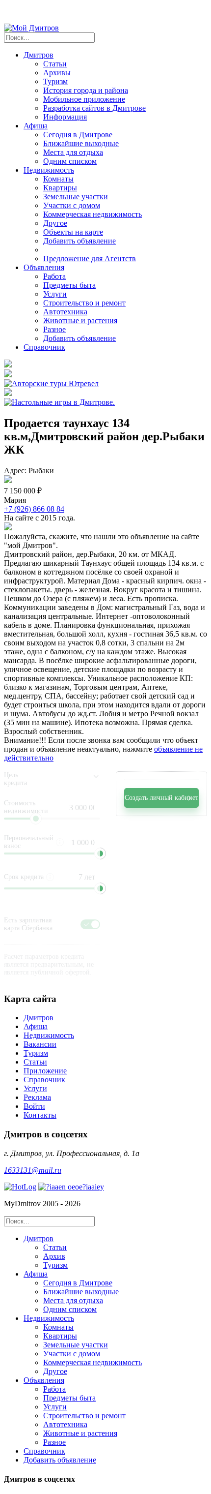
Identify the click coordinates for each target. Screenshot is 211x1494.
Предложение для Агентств (89, 258)
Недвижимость (49, 1035)
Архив (54, 1256)
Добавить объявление (79, 241)
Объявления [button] (44, 267)
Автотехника (65, 311)
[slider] (100, 853)
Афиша (36, 1026)
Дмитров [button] (38, 55)
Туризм (55, 81)
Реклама (37, 1097)
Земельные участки (75, 196)
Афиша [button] (36, 126)
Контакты (40, 1115)
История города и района (85, 90)
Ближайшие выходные (81, 143)
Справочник (44, 347)
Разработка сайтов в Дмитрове (94, 108)
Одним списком (70, 161)
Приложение (45, 1071)
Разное (54, 329)
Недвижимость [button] (49, 170)
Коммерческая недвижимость (92, 214)
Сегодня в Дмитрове (77, 134)
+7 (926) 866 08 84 (34, 509)
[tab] (115, 1252)
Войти (34, 1106)
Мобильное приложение (84, 99)
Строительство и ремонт (84, 303)
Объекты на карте (73, 232)
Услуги (55, 294)
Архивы (57, 72)
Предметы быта (69, 285)
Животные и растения (80, 320)
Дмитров (38, 1017)
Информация (65, 117)
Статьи (55, 64)
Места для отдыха (73, 152)
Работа (54, 276)
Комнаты (58, 179)
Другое (55, 223)
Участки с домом (71, 205)
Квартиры (60, 187)
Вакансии (40, 1044)
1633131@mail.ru (32, 1170)
